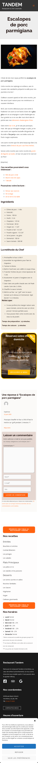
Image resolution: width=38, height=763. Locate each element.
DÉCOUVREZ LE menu (19, 372)
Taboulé (8, 180)
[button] (35, 721)
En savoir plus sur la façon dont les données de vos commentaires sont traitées (18, 503)
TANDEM (12, 4)
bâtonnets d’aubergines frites (22, 120)
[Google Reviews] (21, 681)
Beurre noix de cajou (12, 178)
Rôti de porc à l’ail (11, 175)
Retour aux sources (12, 191)
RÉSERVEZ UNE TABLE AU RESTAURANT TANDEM (19, 529)
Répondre (7, 428)
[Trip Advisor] (13, 681)
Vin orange (9, 194)
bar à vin (12, 126)
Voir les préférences (19, 758)
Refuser (19, 752)
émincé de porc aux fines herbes (22, 145)
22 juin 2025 (7, 414)
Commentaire (8, 446)
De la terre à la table (12, 197)
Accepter (19, 746)
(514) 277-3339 (10, 701)
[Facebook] (5, 681)
